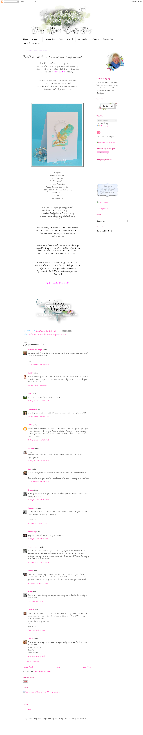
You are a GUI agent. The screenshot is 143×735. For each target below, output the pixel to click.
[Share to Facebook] (69, 331)
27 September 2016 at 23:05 (38, 440)
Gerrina (30, 570)
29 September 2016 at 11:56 (38, 562)
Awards (70, 39)
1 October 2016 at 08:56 (36, 630)
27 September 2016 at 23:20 (38, 481)
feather (31, 334)
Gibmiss (31, 448)
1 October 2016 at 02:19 (36, 601)
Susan (30, 490)
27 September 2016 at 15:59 (38, 364)
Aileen (30, 425)
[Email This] (63, 331)
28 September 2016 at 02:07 (38, 500)
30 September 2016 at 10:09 (38, 583)
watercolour (62, 334)
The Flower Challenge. (50, 334)
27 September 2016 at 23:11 (38, 461)
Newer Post (28, 667)
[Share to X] (67, 331)
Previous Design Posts (53, 39)
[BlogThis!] (65, 331)
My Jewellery (82, 39)
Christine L (31, 508)
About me (36, 39)
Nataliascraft (32, 409)
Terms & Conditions (31, 43)
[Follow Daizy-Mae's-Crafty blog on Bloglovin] (103, 153)
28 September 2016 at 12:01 (38, 523)
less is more (38, 334)
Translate (104, 126)
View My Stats (102, 208)
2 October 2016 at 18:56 (36, 656)
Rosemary (32, 531)
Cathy (30, 394)
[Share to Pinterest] (71, 331)
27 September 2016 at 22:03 (38, 401)
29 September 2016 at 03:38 (38, 539)
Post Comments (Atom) (43, 671)
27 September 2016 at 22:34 (38, 416)
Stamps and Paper (35, 349)
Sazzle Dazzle (33, 547)
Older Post (87, 667)
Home (25, 39)
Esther (30, 373)
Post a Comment (32, 661)
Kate (29, 469)
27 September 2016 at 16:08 (38, 385)
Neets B (31, 609)
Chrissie (31, 638)
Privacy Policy (108, 39)
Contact (95, 39)
